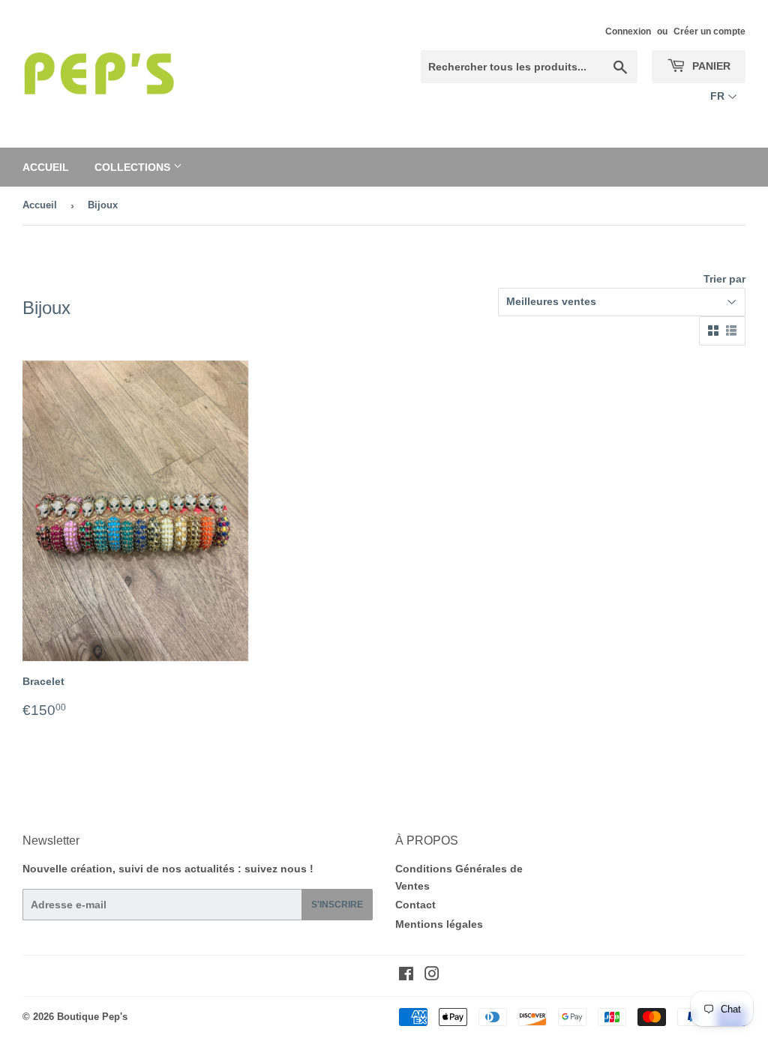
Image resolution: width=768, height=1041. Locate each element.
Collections (133, 167)
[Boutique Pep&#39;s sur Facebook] (406, 976)
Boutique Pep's (92, 1016)
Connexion (628, 31)
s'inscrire (337, 904)
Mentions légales (439, 924)
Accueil (45, 167)
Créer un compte (710, 31)
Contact (415, 905)
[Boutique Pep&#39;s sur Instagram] (432, 976)
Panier (709, 66)
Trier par (725, 279)
